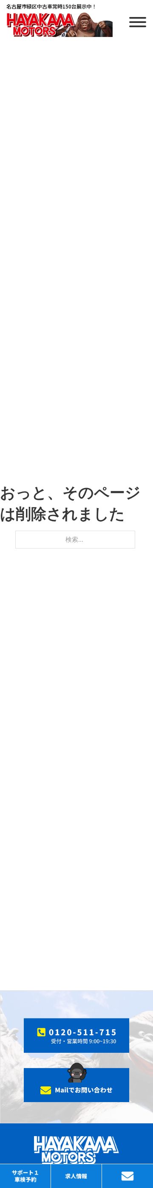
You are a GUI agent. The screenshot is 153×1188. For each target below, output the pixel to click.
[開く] (137, 22)
